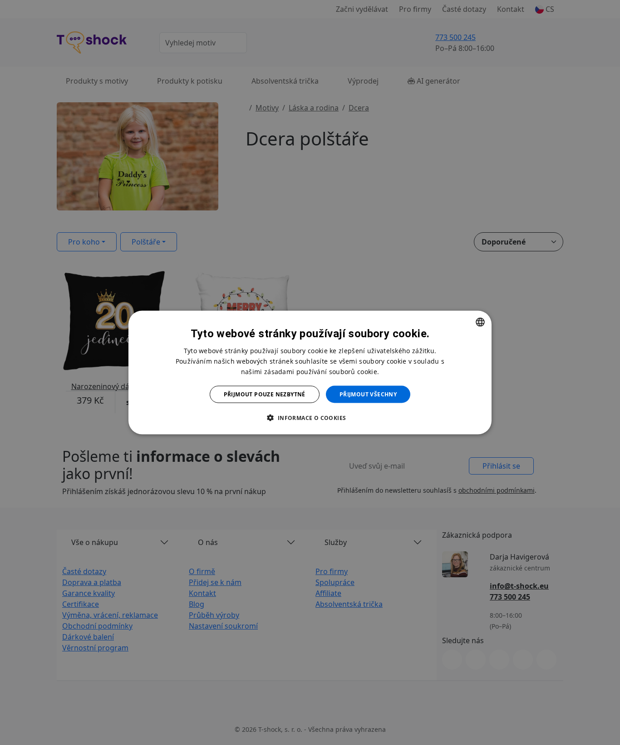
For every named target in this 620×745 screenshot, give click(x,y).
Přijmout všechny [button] (368, 394)
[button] (310, 417)
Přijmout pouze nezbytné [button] (264, 394)
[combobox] (480, 321)
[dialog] (310, 372)
